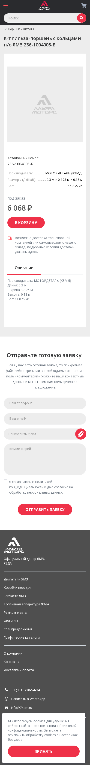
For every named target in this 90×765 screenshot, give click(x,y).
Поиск (81, 18)
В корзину (26, 222)
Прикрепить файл (22, 434)
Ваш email (18, 418)
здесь (33, 251)
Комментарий (20, 448)
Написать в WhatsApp (28, 699)
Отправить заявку (45, 509)
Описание (24, 267)
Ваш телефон (21, 403)
